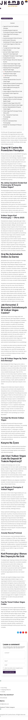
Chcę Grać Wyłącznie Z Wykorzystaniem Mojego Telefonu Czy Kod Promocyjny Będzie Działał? (13, 99)
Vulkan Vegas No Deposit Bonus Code (12, 91)
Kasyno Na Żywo (7, 50)
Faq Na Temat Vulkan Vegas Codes (11, 64)
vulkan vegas (22, 165)
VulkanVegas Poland (7, 18)
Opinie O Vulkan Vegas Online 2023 (11, 103)
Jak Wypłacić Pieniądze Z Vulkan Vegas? (12, 56)
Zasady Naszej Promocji (9, 58)
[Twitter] (18, 632)
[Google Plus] (26, 632)
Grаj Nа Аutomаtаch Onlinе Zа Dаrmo (12, 38)
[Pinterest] (23, 632)
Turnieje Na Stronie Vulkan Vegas (11, 48)
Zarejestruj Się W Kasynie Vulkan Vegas (13, 105)
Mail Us (2, 701)
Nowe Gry (5, 119)
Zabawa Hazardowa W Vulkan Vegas (12, 65)
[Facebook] (21, 632)
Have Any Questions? (7, 695)
